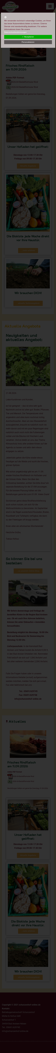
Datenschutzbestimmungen (15, 32)
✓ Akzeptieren (28, 37)
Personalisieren (28, 42)
